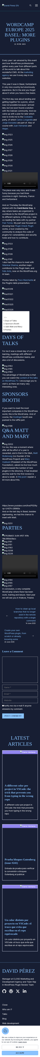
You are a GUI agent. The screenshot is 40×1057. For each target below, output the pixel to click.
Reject (20, 1047)
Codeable (28, 117)
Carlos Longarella (25, 120)
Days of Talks (11, 321)
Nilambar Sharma (10, 265)
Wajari (5, 129)
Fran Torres (7, 223)
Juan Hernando (20, 126)
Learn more (22, 1042)
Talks (4, 1014)
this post (22, 477)
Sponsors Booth (12, 324)
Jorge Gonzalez (9, 123)
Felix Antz (6, 271)
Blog (4, 1019)
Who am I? (7, 1009)
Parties (8, 330)
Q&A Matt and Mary (13, 327)
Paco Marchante (25, 280)
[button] (30, 5)
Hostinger (17, 417)
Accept (20, 1053)
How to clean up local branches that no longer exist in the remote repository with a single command (25, 615)
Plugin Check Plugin (24, 226)
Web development (10, 1023)
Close (4, 1005)
